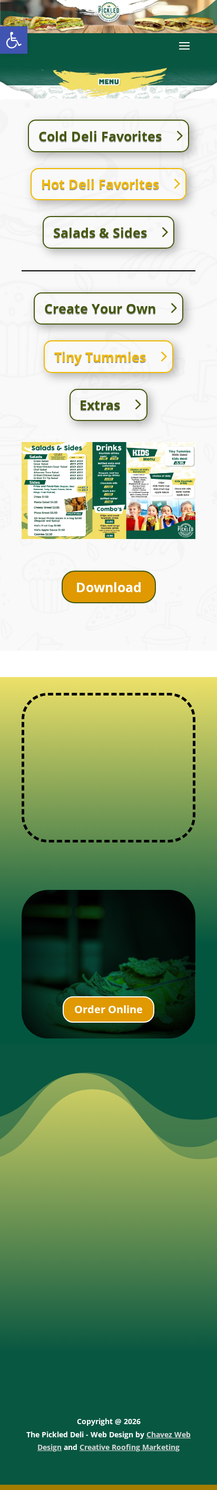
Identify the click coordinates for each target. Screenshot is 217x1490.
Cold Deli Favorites (100, 136)
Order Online (108, 1009)
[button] (13, 40)
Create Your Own (100, 308)
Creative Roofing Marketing (130, 1447)
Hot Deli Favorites (100, 184)
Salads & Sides (100, 232)
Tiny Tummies (100, 357)
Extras (100, 405)
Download (109, 587)
